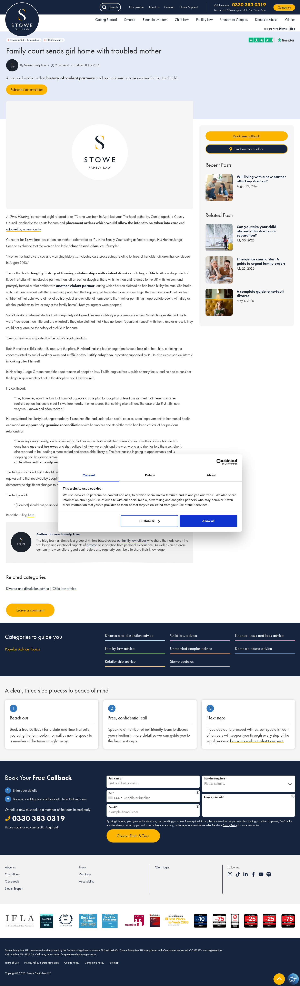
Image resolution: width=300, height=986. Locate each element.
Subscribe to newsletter (27, 89)
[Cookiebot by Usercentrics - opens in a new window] (219, 462)
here (31, 514)
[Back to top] (279, 979)
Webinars (85, 874)
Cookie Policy (71, 962)
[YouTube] (261, 875)
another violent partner (75, 285)
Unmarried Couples (234, 19)
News (83, 867)
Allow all (208, 521)
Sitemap (114, 962)
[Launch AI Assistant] (293, 979)
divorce (92, 544)
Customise (147, 521)
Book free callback (246, 136)
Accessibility (86, 881)
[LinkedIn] (246, 875)
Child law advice (55, 40)
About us (154, 7)
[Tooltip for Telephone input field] (197, 792)
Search (113, 7)
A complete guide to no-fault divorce (260, 293)
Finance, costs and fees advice (259, 635)
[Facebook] (254, 875)
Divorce (129, 19)
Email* (152, 806)
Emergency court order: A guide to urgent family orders (261, 261)
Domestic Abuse (266, 19)
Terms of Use (12, 962)
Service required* (215, 778)
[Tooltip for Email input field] (197, 806)
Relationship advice (120, 661)
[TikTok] (238, 875)
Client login (162, 867)
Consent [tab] (89, 475)
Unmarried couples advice (191, 648)
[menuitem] (106, 20)
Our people (136, 7)
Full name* (116, 778)
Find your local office (249, 149)
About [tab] (211, 475)
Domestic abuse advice (253, 648)
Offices (290, 19)
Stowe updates (182, 661)
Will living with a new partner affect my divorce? (261, 178)
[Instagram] (230, 875)
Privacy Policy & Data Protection (41, 962)
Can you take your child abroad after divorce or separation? (256, 231)
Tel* (152, 792)
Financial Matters (155, 19)
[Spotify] (268, 875)
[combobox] (115, 796)
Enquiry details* (247, 796)
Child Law (182, 19)
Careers (169, 7)
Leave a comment (30, 610)
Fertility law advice (120, 648)
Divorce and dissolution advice (25, 40)
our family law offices (131, 540)
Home (283, 28)
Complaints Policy (94, 962)
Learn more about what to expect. (257, 741)
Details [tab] (150, 475)
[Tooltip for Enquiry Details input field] (292, 796)
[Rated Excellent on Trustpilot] (271, 40)
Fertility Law (204, 19)
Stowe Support (188, 7)
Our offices (12, 874)
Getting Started (106, 19)
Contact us (284, 7)
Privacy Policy (230, 825)
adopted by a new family (23, 229)
